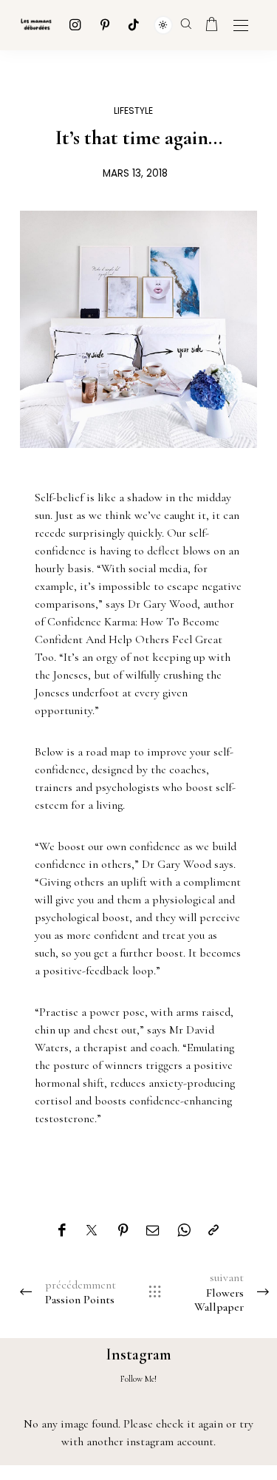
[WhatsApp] (184, 1231)
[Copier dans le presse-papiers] (213, 1231)
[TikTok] (133, 24)
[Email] (153, 1231)
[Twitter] (91, 1231)
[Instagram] (75, 24)
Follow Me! (138, 1379)
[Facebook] (61, 1231)
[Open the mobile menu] (241, 26)
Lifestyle (133, 110)
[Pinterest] (105, 24)
